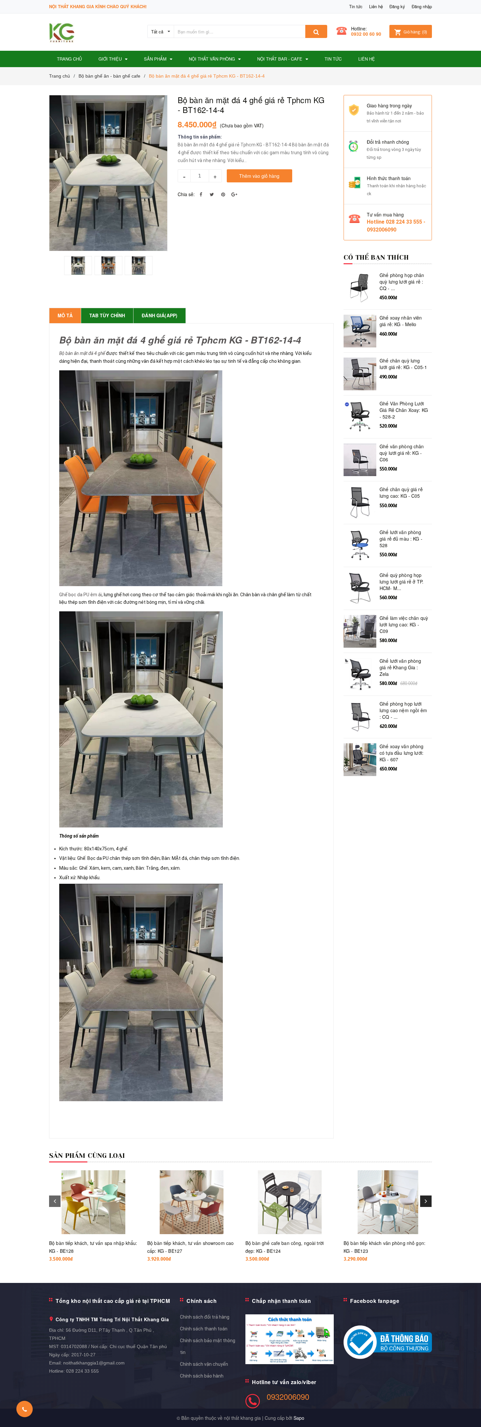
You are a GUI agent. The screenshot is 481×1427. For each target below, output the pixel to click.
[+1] (234, 194)
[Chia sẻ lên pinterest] (223, 194)
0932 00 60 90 (366, 33)
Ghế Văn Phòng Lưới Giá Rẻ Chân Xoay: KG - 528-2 (404, 409)
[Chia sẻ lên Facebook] (201, 194)
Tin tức (356, 6)
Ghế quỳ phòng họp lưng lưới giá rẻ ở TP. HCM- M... (401, 581)
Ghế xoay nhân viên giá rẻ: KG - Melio (401, 321)
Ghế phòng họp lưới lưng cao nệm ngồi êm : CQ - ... (403, 710)
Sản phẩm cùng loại (87, 1155)
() (415, 31)
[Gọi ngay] (24, 1409)
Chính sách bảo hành (201, 1376)
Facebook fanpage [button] (374, 1301)
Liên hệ (376, 6)
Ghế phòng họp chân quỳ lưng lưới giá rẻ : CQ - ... (402, 281)
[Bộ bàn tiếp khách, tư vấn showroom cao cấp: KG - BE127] (191, 1202)
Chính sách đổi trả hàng (204, 1317)
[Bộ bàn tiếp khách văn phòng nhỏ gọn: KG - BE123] (388, 1202)
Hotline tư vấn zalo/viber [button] (284, 1382)
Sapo (299, 1418)
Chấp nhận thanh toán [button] (281, 1301)
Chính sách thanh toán (203, 1328)
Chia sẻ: (186, 194)
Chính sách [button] (202, 1301)
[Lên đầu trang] (469, 1413)
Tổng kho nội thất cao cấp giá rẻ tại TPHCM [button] (113, 1301)
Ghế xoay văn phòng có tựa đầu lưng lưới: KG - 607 (402, 752)
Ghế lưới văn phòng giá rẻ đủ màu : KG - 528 (401, 538)
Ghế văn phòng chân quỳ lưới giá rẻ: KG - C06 (402, 452)
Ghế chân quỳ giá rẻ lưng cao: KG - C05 (401, 492)
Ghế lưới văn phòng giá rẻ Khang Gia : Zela (400, 667)
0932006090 (288, 1396)
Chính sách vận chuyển (204, 1364)
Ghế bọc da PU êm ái (80, 594)
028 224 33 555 (82, 1371)
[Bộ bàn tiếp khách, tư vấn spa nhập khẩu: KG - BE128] (93, 1202)
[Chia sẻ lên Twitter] (212, 194)
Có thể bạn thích (376, 257)
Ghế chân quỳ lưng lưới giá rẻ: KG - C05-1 (403, 364)
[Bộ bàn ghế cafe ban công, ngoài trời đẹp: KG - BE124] (289, 1202)
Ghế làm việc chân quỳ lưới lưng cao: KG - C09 (404, 624)
